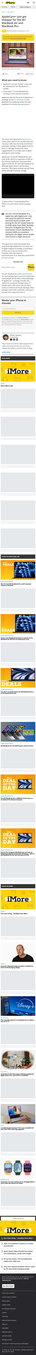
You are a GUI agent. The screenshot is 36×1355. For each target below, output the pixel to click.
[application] (18, 185)
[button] (34, 3)
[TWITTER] (11, 339)
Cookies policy (6, 1305)
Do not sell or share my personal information (15, 1343)
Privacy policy (6, 1301)
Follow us (21, 73)
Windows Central (7, 1340)
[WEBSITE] (14, 339)
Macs (3, 12)
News (4, 31)
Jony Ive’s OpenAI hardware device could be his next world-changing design (19, 1268)
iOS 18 (13, 7)
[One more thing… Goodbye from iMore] (18, 1231)
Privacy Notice (24, 319)
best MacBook (27, 274)
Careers (4, 1312)
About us (4, 1324)
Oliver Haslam (13, 31)
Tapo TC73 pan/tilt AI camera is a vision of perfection (18, 1245)
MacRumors (26, 139)
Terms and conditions (8, 1293)
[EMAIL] (17, 339)
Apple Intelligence (25, 7)
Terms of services (22, 317)
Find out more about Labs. (18, 38)
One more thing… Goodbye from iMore (18, 1238)
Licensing (5, 1316)
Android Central (6, 1336)
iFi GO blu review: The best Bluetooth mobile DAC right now (18, 1260)
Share (6, 74)
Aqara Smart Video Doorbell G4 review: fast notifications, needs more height (18, 1252)
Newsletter (30, 74)
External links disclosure (9, 1320)
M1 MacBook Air (20, 100)
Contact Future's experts (9, 1297)
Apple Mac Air (10, 12)
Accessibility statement (9, 1308)
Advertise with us (7, 1332)
